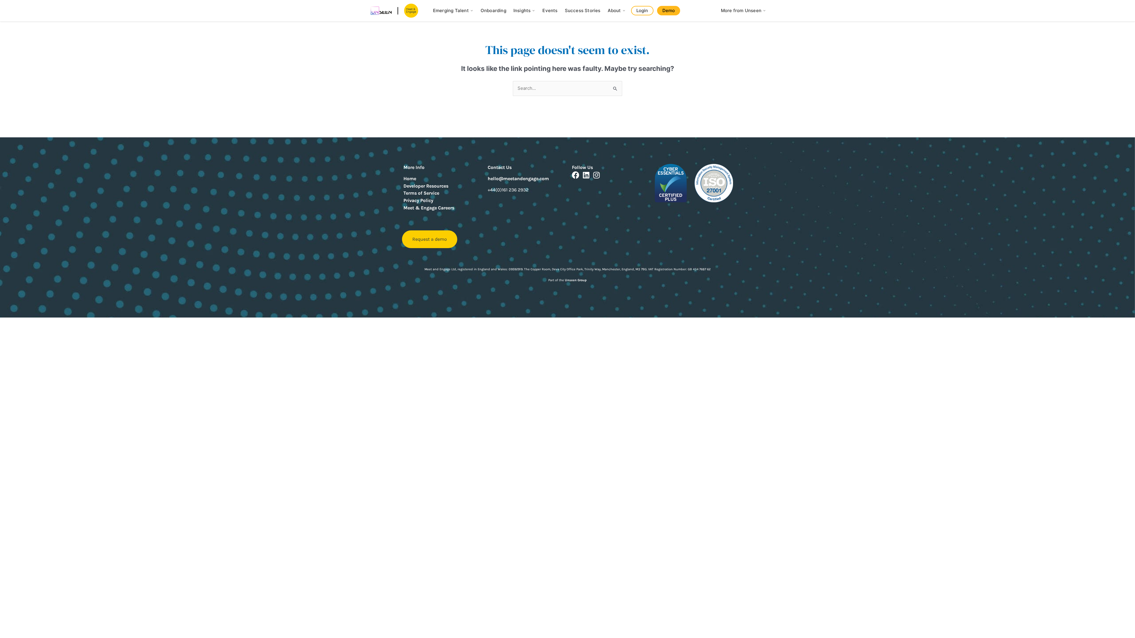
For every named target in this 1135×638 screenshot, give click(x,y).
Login (642, 10)
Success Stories (583, 10)
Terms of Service (421, 193)
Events (549, 10)
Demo (668, 10)
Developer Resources (425, 186)
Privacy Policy (418, 200)
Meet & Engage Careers (428, 208)
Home (409, 178)
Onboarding (493, 10)
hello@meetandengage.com (518, 178)
